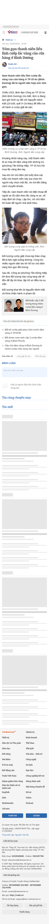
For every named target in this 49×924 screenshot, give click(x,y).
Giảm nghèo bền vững (12, 781)
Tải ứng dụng (12, 905)
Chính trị (30, 732)
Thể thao (30, 743)
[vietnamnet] (13, 34)
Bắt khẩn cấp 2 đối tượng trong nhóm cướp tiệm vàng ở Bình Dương (35, 305)
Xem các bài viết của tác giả (18, 68)
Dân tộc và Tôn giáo (11, 743)
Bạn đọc (29, 770)
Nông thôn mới (33, 781)
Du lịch (29, 765)
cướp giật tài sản (23, 356)
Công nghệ (31, 759)
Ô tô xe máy (7, 765)
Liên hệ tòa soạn (10, 841)
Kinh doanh (31, 737)
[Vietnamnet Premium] (9, 733)
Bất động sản (8, 770)
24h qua (6, 808)
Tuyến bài (12, 815)
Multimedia (7, 803)
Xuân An (12, 64)
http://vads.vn (17, 895)
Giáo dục (6, 748)
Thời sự (9, 40)
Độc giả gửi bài (35, 905)
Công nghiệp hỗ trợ (35, 776)
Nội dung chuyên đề (35, 786)
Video (28, 797)
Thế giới (30, 748)
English (5, 792)
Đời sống (6, 754)
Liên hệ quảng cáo (11, 875)
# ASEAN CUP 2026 (30, 32)
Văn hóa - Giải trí (34, 754)
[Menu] (3, 32)
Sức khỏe (6, 759)
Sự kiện (36, 815)
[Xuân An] (4, 64)
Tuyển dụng (24, 912)
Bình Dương (40, 356)
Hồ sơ (28, 792)
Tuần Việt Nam (9, 776)
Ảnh (4, 797)
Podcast (29, 803)
